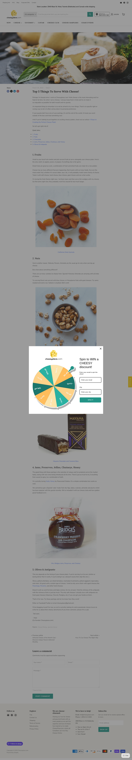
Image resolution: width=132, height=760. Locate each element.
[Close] (100, 348)
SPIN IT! (90, 400)
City (81, 387)
